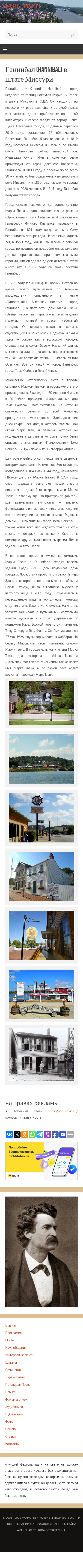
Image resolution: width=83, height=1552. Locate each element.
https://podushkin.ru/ (62, 1111)
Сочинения (13, 1370)
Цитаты (11, 1362)
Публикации (14, 1414)
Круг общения (16, 1347)
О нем (10, 1340)
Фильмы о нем (16, 1399)
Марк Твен (21, 6)
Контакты (12, 1444)
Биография (13, 1333)
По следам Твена (17, 1384)
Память (10, 1392)
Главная (11, 1325)
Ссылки (11, 1429)
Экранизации (15, 1377)
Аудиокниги (14, 1407)
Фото (9, 1421)
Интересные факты (19, 1355)
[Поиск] (72, 35)
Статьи (10, 1436)
